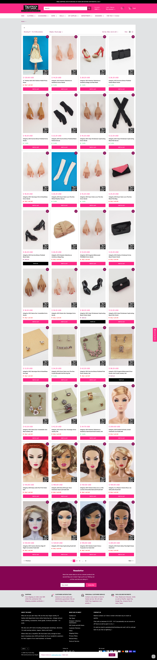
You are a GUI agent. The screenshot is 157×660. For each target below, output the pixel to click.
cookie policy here (56, 655)
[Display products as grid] (130, 32)
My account (110, 9)
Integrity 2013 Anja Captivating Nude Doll (64, 546)
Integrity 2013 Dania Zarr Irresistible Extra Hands (35, 314)
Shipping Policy (73, 633)
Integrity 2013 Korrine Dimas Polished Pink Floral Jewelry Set (92, 372)
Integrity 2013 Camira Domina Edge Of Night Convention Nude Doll (34, 546)
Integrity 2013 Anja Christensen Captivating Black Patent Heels (92, 314)
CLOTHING (30, 16)
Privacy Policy (73, 636)
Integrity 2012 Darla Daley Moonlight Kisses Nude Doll (121, 546)
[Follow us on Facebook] (64, 651)
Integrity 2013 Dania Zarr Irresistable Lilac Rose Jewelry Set (35, 430)
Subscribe (91, 585)
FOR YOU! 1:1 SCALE (113, 16)
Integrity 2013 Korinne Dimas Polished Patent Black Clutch (120, 81)
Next (130, 560)
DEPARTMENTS (85, 16)
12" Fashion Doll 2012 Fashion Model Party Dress (35, 81)
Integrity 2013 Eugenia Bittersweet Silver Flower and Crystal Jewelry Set (120, 372)
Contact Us (72, 615)
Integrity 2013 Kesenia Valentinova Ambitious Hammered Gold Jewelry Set (91, 430)
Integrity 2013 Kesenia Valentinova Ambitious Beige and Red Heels (90, 81)
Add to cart (35, 89)
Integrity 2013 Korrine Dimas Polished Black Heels (34, 256)
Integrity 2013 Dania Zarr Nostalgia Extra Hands (64, 314)
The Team (72, 618)
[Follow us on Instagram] (67, 651)
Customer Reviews (74, 628)
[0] (122, 8)
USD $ (23, 648)
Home (22, 21)
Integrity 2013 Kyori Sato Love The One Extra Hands (91, 197)
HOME (53, 16)
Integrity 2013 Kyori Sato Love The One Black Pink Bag (120, 197)
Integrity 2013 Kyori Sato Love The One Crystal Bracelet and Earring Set (63, 372)
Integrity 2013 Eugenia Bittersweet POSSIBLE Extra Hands (90, 256)
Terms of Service (74, 641)
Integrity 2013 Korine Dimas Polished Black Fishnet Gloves (64, 139)
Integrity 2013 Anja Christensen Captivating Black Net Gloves (121, 139)
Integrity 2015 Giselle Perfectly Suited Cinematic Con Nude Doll (120, 430)
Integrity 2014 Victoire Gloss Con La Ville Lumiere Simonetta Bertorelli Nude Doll (92, 488)
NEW (22, 16)
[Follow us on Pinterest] (70, 651)
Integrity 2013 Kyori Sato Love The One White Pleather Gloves (63, 197)
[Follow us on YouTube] (73, 651)
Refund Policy (73, 638)
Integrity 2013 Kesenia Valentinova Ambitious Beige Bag (62, 256)
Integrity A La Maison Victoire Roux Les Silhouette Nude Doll (120, 488)
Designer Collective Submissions (75, 621)
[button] (47, 36)
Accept (112, 655)
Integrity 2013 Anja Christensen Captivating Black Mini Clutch (121, 314)
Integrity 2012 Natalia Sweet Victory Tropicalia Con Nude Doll (90, 546)
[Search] (89, 8)
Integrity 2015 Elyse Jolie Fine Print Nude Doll (35, 488)
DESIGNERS (98, 16)
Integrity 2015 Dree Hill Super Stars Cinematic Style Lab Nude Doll (62, 488)
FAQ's (71, 630)
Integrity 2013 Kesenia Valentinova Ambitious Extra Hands (62, 81)
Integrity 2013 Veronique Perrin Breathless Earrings (35, 372)
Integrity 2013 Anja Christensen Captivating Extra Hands (92, 139)
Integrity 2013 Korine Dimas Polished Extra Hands (35, 139)
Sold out (35, 263)
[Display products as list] (132, 32)
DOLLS (62, 16)
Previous (28, 560)
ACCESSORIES (42, 16)
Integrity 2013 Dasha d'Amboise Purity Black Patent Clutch (120, 256)
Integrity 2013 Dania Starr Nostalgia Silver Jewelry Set (64, 430)
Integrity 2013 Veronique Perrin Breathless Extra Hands (35, 197)
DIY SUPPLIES (72, 16)
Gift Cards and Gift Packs (76, 625)
